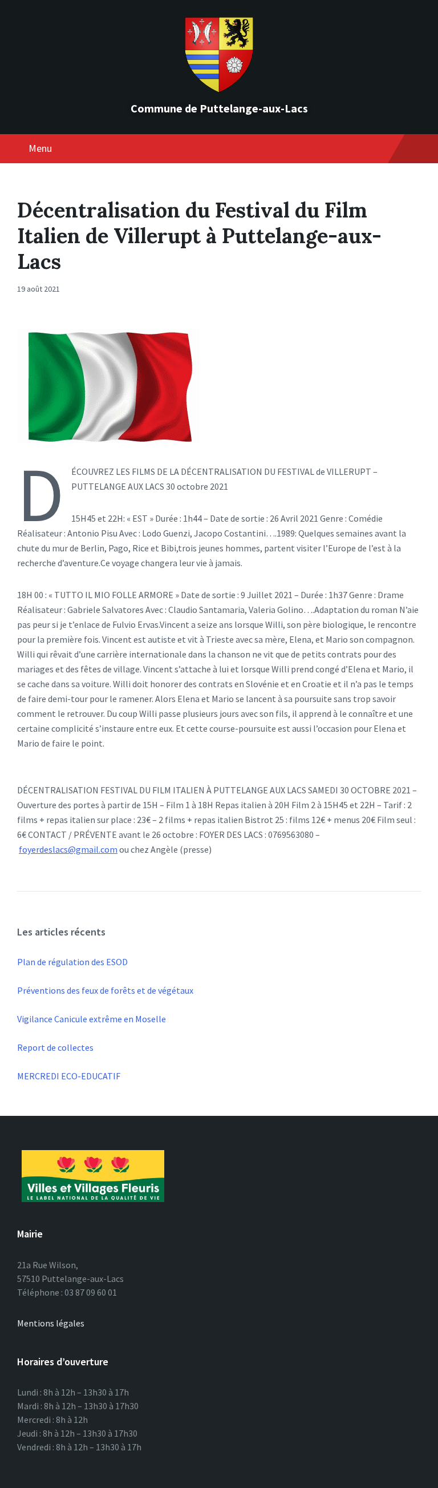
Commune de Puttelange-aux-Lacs (219, 108)
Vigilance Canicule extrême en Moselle (91, 1019)
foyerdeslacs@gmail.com (68, 849)
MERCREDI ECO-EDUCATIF (68, 1076)
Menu (40, 148)
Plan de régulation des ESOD (72, 961)
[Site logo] (219, 89)
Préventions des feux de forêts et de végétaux (105, 990)
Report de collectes (55, 1047)
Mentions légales (50, 1323)
